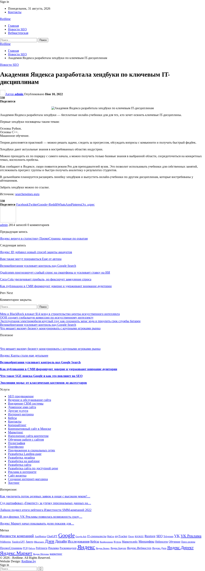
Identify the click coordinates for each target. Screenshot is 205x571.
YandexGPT (18, 541)
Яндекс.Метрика (41, 554)
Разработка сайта (19, 464)
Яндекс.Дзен (159, 548)
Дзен (49, 541)
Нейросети (161, 541)
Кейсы (12, 418)
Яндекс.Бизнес (103, 548)
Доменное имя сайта (22, 407)
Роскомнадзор (68, 548)
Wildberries (5, 541)
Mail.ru (110, 536)
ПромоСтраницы (11, 548)
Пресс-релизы (188, 541)
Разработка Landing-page (24, 454)
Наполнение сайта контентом (28, 436)
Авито (29, 541)
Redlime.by (28, 561)
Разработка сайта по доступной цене (33, 468)
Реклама (53, 548)
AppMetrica (40, 536)
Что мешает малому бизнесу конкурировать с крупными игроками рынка (50, 328)
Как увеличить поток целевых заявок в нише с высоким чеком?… (45, 496)
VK (177, 536)
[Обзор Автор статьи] (8, 221)
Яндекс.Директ (180, 547)
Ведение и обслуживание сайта (29, 400)
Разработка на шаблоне (24, 461)
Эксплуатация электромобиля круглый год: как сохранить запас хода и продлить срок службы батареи (70, 321)
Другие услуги (18, 410)
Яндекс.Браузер (118, 548)
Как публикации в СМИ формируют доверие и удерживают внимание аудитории (58, 369)
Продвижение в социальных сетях (31, 450)
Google (66, 535)
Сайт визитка (17, 475)
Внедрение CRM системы (25, 403)
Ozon (131, 536)
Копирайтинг (17, 425)
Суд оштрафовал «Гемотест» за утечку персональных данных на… (45, 503)
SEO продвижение (21, 396)
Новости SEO (17, 29)
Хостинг (14, 482)
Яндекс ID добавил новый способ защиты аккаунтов (36, 252)
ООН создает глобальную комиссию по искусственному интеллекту (46, 317)
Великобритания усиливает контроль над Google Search (38, 324)
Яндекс (86, 547)
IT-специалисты (96, 536)
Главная (13, 25)
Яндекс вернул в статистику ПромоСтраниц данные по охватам (44, 238)
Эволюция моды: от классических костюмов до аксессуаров (43, 382)
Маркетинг (15, 432)
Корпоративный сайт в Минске (29, 428)
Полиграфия (16, 443)
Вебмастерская (18, 33)
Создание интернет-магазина (28, 479)
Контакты (14, 12)
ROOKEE (139, 536)
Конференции (106, 542)
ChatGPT (52, 536)
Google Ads (80, 536)
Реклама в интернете (22, 472)
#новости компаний (17, 536)
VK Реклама (191, 536)
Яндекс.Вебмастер (139, 548)
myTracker (121, 536)
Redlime (5, 19)
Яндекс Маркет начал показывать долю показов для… (37, 523)
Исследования (78, 541)
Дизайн (61, 541)
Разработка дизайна (21, 457)
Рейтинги (41, 548)
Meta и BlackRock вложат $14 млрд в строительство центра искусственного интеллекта (60, 314)
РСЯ (25, 548)
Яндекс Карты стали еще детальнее (24, 355)
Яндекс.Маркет (16, 553)
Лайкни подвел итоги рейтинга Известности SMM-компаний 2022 (45, 510)
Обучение (174, 541)
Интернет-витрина (21, 414)
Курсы (117, 541)
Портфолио (16, 446)
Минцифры (146, 541)
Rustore (150, 536)
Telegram (168, 536)
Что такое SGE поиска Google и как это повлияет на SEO (41, 376)
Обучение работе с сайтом (26, 439)
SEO (159, 536)
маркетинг (56, 553)
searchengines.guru (27, 194)
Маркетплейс (130, 541)
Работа (31, 548)
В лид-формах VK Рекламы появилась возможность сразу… (41, 516)
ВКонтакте (39, 542)
